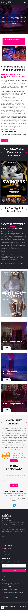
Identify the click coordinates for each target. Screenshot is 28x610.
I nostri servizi (7, 543)
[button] (3, 200)
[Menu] (24, 2)
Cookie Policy (10, 576)
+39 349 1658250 (18, 592)
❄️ (1, 263)
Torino (9, 586)
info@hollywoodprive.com (11, 589)
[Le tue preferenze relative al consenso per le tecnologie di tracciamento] (2, 607)
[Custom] (14, 505)
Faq (5, 551)
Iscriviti (14, 485)
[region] (14, 19)
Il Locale (6, 540)
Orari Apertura (7, 548)
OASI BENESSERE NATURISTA (10, 371)
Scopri (5, 140)
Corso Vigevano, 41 (9, 585)
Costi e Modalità (8, 545)
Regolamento (7, 554)
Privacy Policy (4, 576)
